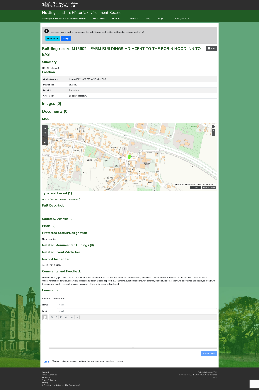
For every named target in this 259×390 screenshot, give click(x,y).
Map (148, 18)
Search (133, 18)
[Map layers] (45, 128)
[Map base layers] (45, 132)
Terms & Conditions (49, 375)
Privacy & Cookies (49, 380)
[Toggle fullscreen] (213, 126)
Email (44, 311)
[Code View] (77, 317)
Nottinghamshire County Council (68, 385)
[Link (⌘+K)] (66, 317)
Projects (162, 18)
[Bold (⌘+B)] (52, 317)
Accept (66, 38)
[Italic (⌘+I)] (56, 317)
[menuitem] (98, 18)
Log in (215, 377)
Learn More (52, 38)
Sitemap (45, 383)
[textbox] (133, 333)
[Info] (45, 137)
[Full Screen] (72, 317)
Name (45, 304)
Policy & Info (181, 18)
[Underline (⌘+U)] (61, 317)
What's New (99, 18)
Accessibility (47, 377)
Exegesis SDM (211, 372)
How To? (116, 18)
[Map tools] (45, 142)
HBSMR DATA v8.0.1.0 (197, 375)
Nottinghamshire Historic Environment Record (64, 18)
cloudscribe (212, 375)
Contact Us (46, 372)
